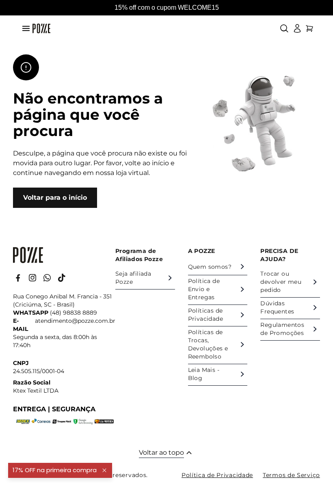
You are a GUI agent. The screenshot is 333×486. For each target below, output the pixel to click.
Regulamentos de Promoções (282, 329)
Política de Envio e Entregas (204, 289)
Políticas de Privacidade (205, 314)
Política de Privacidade (217, 475)
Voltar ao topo (161, 452)
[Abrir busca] (284, 28)
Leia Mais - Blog (203, 374)
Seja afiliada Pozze (133, 277)
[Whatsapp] (47, 278)
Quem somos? (209, 266)
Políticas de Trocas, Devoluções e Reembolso (208, 344)
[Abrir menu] (25, 28)
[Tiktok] (62, 278)
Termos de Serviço (291, 475)
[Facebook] (18, 278)
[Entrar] (297, 28)
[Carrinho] (309, 28)
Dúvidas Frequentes (277, 307)
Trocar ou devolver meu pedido (280, 282)
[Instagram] (32, 278)
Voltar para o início (55, 197)
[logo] (41, 28)
